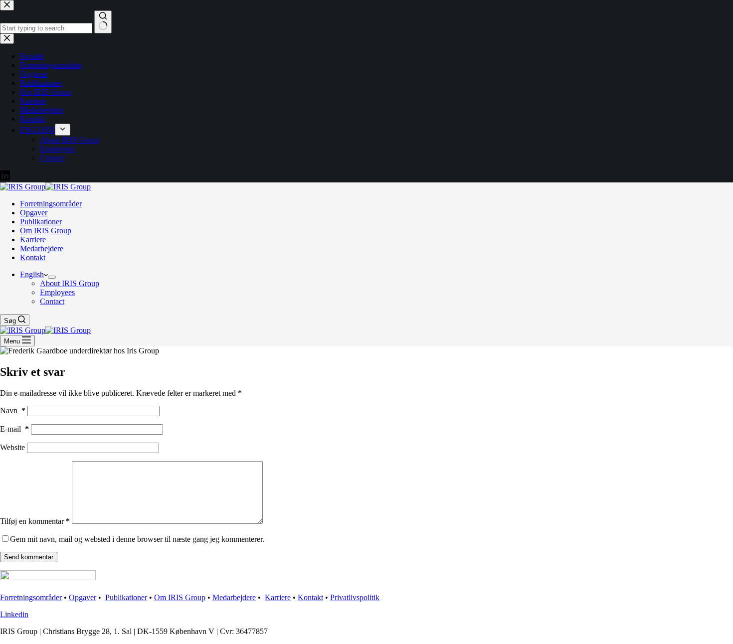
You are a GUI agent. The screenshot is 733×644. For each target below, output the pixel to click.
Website (12, 447)
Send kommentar (28, 557)
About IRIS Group (69, 283)
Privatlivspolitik (354, 597)
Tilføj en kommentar (35, 521)
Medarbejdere (41, 248)
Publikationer (41, 221)
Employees (57, 292)
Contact (52, 301)
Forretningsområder (51, 203)
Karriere (33, 239)
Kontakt (32, 257)
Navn (12, 410)
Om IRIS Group (45, 230)
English (32, 274)
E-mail (14, 429)
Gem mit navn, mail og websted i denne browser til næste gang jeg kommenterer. (137, 539)
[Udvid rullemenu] (52, 277)
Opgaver (33, 212)
